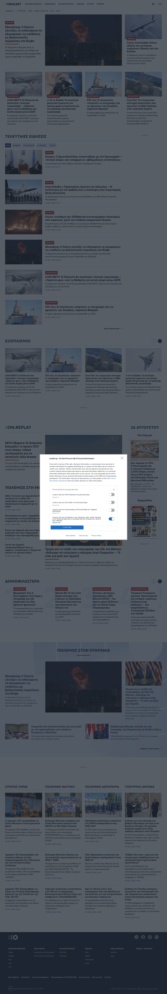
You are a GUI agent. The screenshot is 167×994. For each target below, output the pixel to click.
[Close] (123, 459)
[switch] (112, 494)
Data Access (83, 535)
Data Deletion (71, 535)
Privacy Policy (96, 535)
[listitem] (83, 489)
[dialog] (83, 497)
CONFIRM (67, 527)
